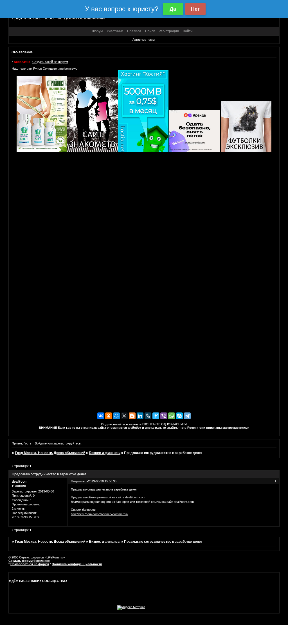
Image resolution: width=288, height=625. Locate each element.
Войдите (41, 443)
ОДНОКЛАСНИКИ (174, 424)
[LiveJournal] (148, 415)
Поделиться (79, 481)
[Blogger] (132, 415)
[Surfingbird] (155, 415)
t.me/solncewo (67, 68)
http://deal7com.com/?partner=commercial (99, 514)
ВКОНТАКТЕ (151, 424)
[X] (124, 415)
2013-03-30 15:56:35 (102, 481)
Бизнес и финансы (104, 453)
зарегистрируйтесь (67, 443)
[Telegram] (187, 415)
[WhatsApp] (171, 415)
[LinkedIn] (140, 415)
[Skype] (179, 415)
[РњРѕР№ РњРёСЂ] (116, 415)
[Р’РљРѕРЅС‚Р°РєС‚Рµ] (100, 415)
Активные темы (143, 39)
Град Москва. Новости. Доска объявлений (50, 453)
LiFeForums (54, 557)
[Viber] (163, 415)
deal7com (20, 481)
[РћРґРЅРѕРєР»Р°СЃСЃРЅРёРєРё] (108, 415)
